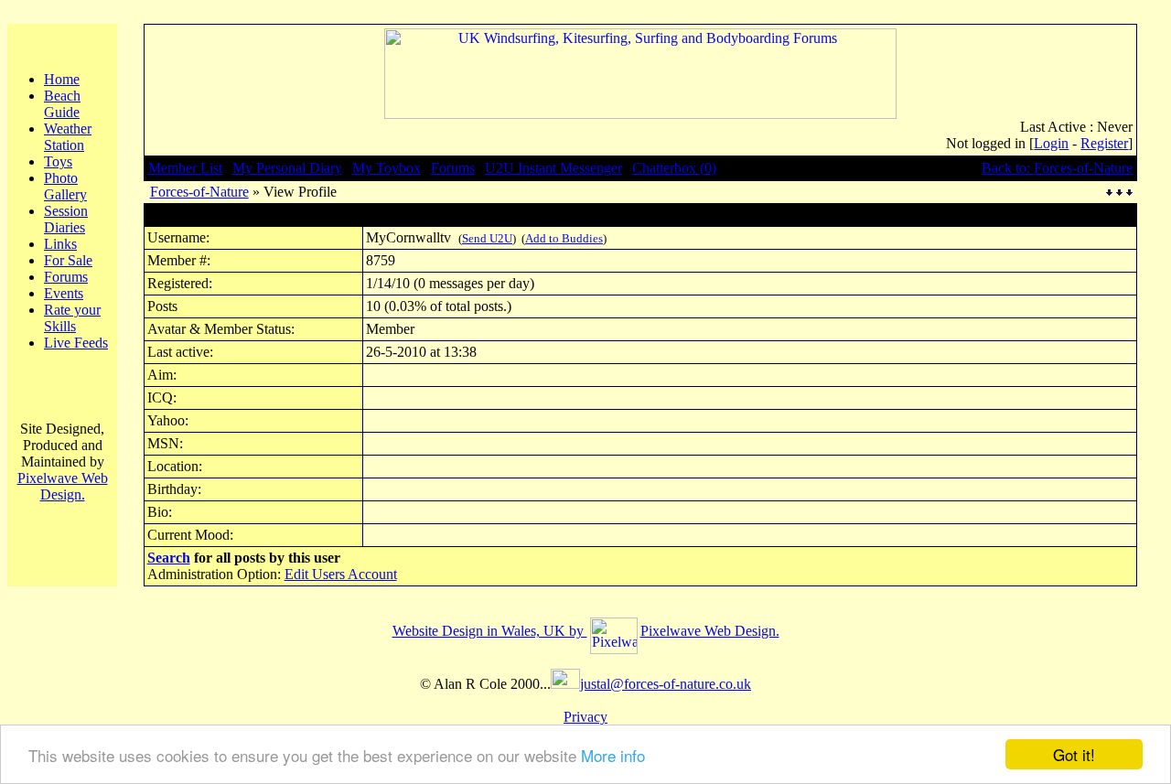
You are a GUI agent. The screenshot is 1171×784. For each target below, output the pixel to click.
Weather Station (67, 137)
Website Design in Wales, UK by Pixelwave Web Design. (585, 631)
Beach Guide (62, 104)
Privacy (585, 717)
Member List (185, 168)
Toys (58, 161)
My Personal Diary (287, 168)
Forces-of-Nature (199, 191)
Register (1104, 143)
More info (613, 755)
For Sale (68, 260)
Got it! (1074, 754)
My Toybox (386, 168)
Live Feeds (76, 342)
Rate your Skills (72, 318)
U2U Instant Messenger (553, 168)
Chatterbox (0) (674, 168)
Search (168, 557)
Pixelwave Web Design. (62, 486)
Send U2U (487, 238)
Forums (66, 277)
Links (60, 244)
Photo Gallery (65, 186)
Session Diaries (66, 219)
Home (62, 79)
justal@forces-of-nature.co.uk (665, 684)
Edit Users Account (341, 574)
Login (1051, 143)
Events (63, 293)
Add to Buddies (564, 238)
